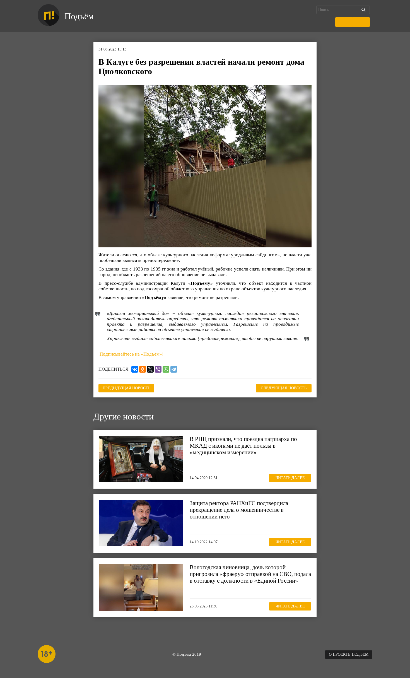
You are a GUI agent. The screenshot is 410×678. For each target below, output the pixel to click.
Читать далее (290, 478)
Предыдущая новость (126, 388)
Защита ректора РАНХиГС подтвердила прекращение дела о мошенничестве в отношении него (239, 510)
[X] (150, 369)
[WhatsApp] (166, 369)
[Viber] (158, 369)
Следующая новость (284, 388)
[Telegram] (173, 369)
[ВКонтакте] (134, 369)
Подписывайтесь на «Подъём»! (131, 354)
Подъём (79, 16)
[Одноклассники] (142, 369)
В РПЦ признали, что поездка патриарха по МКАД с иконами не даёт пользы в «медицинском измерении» (243, 446)
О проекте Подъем (348, 654)
